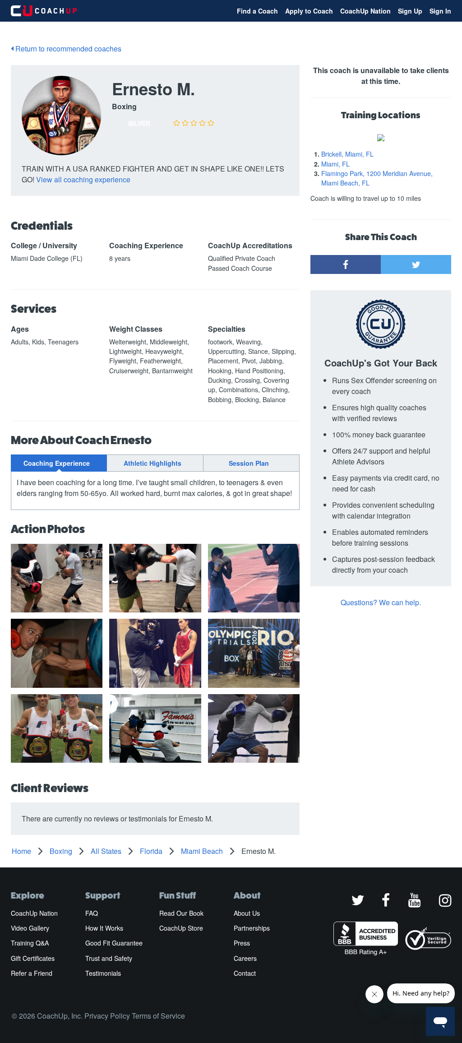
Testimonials (103, 973)
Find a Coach (257, 10)
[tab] (59, 463)
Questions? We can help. (381, 602)
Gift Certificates (33, 958)
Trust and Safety (108, 958)
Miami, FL (335, 163)
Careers (245, 958)
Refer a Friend (31, 973)
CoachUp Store (181, 927)
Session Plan (249, 463)
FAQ (91, 913)
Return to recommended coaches (67, 48)
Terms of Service (158, 1016)
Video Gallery (30, 927)
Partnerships (252, 927)
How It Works (104, 927)
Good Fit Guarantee (114, 942)
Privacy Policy (107, 1016)
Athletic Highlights (152, 463)
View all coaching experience (83, 179)
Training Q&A (30, 942)
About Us (247, 913)
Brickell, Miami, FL (347, 153)
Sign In (440, 10)
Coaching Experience (56, 463)
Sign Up (410, 10)
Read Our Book (181, 913)
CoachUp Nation (365, 10)
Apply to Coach (309, 10)
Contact (245, 973)
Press (242, 942)
